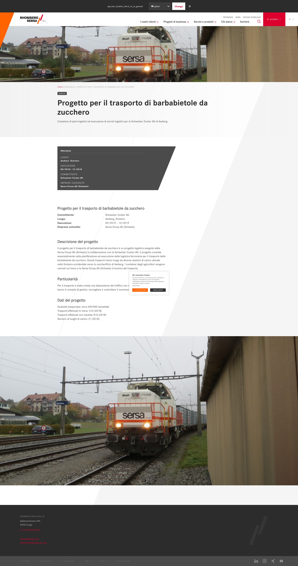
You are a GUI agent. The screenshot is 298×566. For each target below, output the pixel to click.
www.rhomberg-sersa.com (33, 542)
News (238, 17)
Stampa (87, 561)
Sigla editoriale (25, 561)
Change (179, 6)
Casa (59, 87)
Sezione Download (252, 17)
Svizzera (274, 19)
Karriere (244, 21)
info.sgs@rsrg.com (29, 539)
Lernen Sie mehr (136, 285)
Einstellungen (158, 290)
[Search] (259, 21)
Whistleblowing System (123, 561)
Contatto (102, 561)
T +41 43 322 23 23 (30, 530)
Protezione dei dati (46, 561)
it (290, 19)
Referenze (228, 17)
